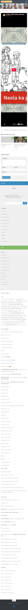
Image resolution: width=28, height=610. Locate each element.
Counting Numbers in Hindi (7, 427)
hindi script (8, 315)
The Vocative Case (5, 412)
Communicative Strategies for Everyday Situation (12, 405)
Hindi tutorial (5, 317)
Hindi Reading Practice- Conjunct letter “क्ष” (10, 561)
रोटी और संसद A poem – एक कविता (8, 525)
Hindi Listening (5, 10)
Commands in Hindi (5, 421)
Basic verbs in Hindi (5, 335)
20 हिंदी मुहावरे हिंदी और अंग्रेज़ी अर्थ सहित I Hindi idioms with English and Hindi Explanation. (14, 370)
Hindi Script (4, 223)
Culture (3, 211)
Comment (5, 158)
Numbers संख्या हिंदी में (6, 357)
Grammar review (5, 338)
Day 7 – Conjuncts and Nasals (8, 570)
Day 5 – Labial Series (6, 577)
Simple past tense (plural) (7, 475)
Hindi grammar (14, 304)
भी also (2, 456)
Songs (3, 238)
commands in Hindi (4, 299)
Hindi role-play (16, 314)
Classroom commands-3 (7, 341)
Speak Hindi (11, 325)
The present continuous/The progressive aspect (12, 487)
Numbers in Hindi (7, 321)
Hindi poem (11, 310)
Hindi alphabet (24, 301)
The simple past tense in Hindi (8, 484)
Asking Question (5, 418)
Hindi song (16, 316)
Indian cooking (5, 229)
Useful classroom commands (21, 325)
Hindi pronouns (4, 393)
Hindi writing (14, 317)
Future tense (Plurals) (6, 462)
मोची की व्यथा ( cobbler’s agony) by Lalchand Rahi (12, 509)
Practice (2, 323)
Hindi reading (13, 312)
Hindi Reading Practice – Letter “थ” (9, 545)
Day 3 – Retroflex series (6, 583)
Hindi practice (16, 310)
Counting (16, 299)
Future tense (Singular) (6, 471)
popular (22, 321)
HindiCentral (6, 303)
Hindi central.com (17, 303)
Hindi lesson (15, 308)
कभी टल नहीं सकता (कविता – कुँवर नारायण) (9, 512)
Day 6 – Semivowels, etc (6, 573)
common (11, 299)
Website (4, 172)
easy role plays (8, 301)
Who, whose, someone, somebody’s (9, 478)
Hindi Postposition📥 (6, 366)
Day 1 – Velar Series (5, 589)
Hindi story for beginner (14, 130)
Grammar (14, 301)
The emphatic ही (4, 465)
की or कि (3, 459)
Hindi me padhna (4, 310)
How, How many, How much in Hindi (9, 481)
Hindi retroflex (8, 313)
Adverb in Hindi (4, 443)
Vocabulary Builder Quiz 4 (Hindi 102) (10, 500)
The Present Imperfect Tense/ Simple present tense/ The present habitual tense (13, 491)
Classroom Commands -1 (7, 347)
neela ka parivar (22, 130)
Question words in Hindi (6, 431)
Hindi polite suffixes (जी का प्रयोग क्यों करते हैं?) (11, 374)
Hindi (19, 300)
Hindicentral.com (5, 305)
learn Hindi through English (15, 319)
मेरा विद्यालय (3, 567)
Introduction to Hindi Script (7, 592)
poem (11, 321)
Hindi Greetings (4, 390)
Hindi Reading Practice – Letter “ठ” (9, 558)
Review (2, 350)
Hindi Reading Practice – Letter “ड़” (9, 542)
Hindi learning (19, 306)
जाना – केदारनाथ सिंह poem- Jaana (8, 522)
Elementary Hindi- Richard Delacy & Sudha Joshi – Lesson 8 (19, 146)
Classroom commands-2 (7, 344)
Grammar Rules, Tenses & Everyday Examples (12, 332)
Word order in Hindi (5, 434)
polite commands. (16, 321)
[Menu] (26, 1)
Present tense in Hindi (11, 323)
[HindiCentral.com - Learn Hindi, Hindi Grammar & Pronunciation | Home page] (8, 2)
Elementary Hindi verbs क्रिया (8, 360)
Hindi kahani (6, 130)
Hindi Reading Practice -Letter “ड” (8, 539)
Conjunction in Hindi (5, 446)
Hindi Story (12, 10)
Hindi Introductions (5, 386)
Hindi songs (23, 315)
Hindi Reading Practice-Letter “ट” (8, 555)
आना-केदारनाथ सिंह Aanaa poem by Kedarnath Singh (12, 518)
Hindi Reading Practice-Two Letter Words (10, 551)
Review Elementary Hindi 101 (8, 363)
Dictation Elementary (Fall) (7, 506)
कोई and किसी (4, 468)
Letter (2, 321)
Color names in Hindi (6, 449)
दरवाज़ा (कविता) (4, 515)
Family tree (3, 415)
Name (4, 167)
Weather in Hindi (5, 424)
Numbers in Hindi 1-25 (6, 402)
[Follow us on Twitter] (26, 183)
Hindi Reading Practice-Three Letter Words (11, 548)
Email (16, 167)
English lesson (5, 214)
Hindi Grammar (5, 217)
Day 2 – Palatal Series (6, 586)
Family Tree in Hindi (5, 437)
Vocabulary (4, 241)
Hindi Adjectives (4, 396)
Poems (3, 232)
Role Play (4, 235)
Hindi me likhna (24, 308)
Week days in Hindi (5, 453)
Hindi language (14, 306)
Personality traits (5, 354)
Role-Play (21, 323)
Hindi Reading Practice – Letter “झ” (9, 564)
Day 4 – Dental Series (6, 580)
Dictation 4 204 (4, 503)
